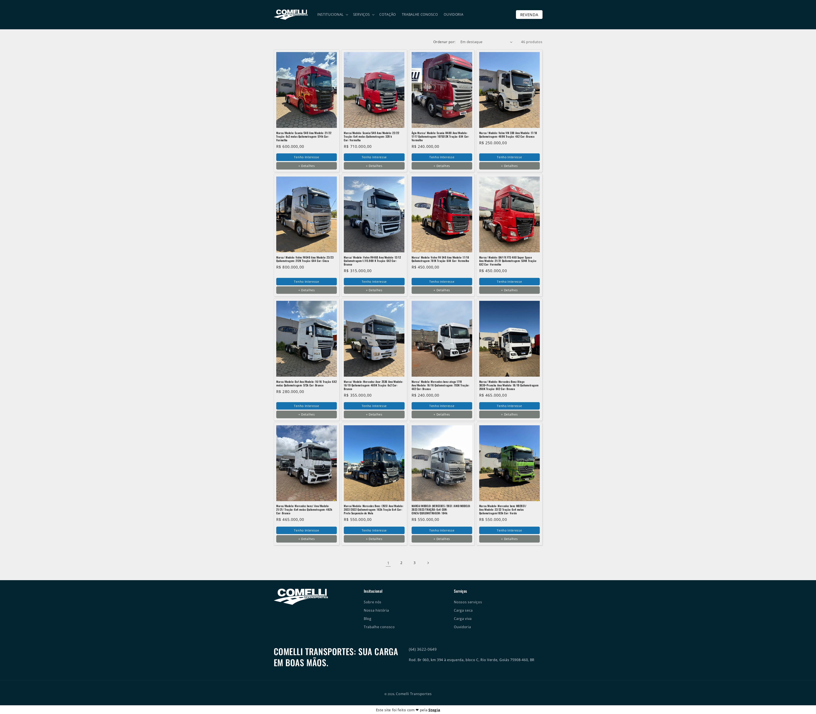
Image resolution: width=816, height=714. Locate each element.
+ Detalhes (306, 166)
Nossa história (376, 610)
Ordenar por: (444, 42)
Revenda (529, 14)
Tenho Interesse (306, 157)
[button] (332, 15)
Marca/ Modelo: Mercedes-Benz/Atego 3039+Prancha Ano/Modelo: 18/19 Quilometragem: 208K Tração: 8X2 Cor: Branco (509, 385)
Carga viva (463, 618)
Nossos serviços (468, 602)
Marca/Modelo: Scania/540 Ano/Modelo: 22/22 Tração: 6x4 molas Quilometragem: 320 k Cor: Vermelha (371, 136)
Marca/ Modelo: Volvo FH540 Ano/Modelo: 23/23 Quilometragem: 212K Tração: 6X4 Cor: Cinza (304, 259)
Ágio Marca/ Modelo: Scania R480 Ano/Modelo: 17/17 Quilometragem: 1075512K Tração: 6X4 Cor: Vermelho (440, 136)
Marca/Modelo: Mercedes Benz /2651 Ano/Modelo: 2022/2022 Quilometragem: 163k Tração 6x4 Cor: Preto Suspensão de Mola (373, 509)
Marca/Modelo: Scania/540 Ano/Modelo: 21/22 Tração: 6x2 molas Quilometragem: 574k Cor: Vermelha (303, 136)
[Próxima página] (427, 562)
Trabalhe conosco (379, 627)
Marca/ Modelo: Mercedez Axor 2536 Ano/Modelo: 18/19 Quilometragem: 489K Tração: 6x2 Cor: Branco (373, 385)
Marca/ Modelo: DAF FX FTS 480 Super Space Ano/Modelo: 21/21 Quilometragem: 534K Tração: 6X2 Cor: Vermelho (508, 261)
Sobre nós (372, 602)
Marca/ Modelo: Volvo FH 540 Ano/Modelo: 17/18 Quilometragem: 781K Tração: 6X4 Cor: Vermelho (440, 259)
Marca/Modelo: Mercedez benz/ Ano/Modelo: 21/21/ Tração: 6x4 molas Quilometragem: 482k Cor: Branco (304, 509)
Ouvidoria (462, 627)
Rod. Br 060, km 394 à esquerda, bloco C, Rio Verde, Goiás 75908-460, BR (471, 659)
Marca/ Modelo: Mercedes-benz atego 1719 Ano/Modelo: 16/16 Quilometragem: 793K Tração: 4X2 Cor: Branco (440, 385)
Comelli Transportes (414, 693)
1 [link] (388, 563)
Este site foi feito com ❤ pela (408, 709)
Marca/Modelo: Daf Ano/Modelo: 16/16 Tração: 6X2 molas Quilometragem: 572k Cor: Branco (306, 383)
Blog (367, 618)
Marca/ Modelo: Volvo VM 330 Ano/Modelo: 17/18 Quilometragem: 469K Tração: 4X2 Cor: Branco (508, 134)
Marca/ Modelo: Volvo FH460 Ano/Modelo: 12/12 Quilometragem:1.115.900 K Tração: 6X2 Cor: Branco (372, 261)
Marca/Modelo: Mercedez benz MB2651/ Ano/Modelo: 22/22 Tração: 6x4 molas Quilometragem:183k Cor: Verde (503, 509)
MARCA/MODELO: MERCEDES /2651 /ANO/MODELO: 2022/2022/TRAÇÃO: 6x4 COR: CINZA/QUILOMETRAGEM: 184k (441, 509)
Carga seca (463, 610)
